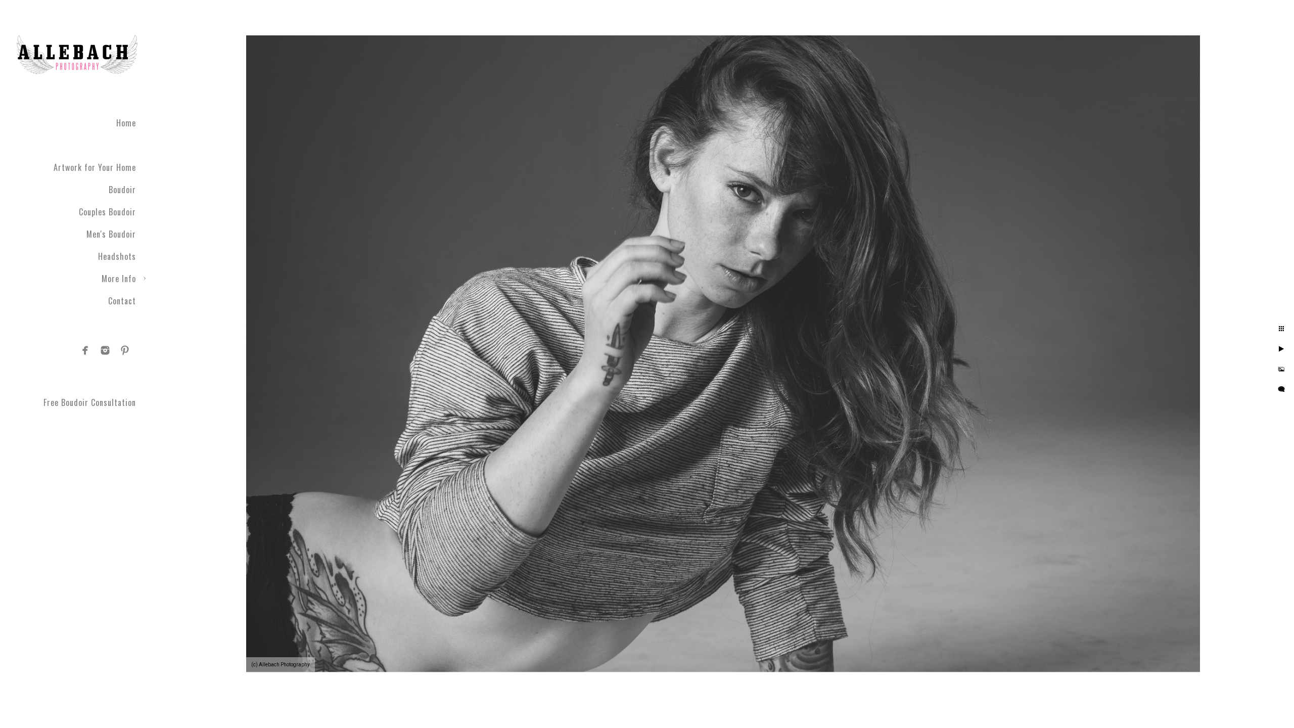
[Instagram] (105, 350)
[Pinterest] (124, 350)
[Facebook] (85, 350)
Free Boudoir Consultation (89, 402)
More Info (119, 278)
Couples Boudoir (107, 212)
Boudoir (122, 190)
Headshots (117, 256)
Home (126, 123)
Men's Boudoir (111, 234)
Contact (122, 301)
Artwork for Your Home (95, 167)
